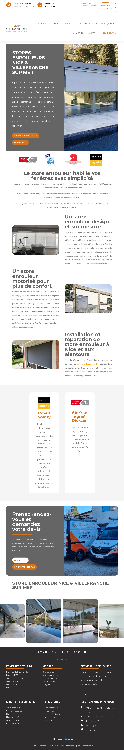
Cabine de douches (14, 711)
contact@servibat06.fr (95, 725)
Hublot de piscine (13, 717)
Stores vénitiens (50, 678)
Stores (91, 33)
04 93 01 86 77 (51, 6)
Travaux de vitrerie (14, 707)
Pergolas (46, 684)
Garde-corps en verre (15, 720)
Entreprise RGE (87, 694)
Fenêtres (56, 23)
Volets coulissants (13, 684)
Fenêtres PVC (12, 675)
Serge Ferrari (106, 259)
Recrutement (91, 730)
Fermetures (78, 33)
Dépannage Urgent (105, 6)
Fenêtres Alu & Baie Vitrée (17, 672)
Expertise (85, 690)
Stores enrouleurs (50, 675)
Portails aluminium (50, 707)
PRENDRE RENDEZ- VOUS (25, 135)
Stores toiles (48, 672)
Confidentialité (88, 745)
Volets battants (12, 681)
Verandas (10, 687)
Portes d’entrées (50, 717)
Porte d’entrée (83, 23)
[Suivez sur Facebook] (115, 4)
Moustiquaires (49, 681)
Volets (68, 23)
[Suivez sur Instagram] (116, 11)
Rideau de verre (12, 723)
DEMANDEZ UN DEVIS (24, 567)
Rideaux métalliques (51, 714)
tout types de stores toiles (87, 364)
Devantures (48, 720)
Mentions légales (73, 745)
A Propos (43, 23)
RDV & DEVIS (108, 33)
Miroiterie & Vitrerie (105, 23)
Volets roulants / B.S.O (15, 678)
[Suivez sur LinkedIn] (115, 8)
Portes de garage (50, 711)
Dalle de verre (12, 714)
